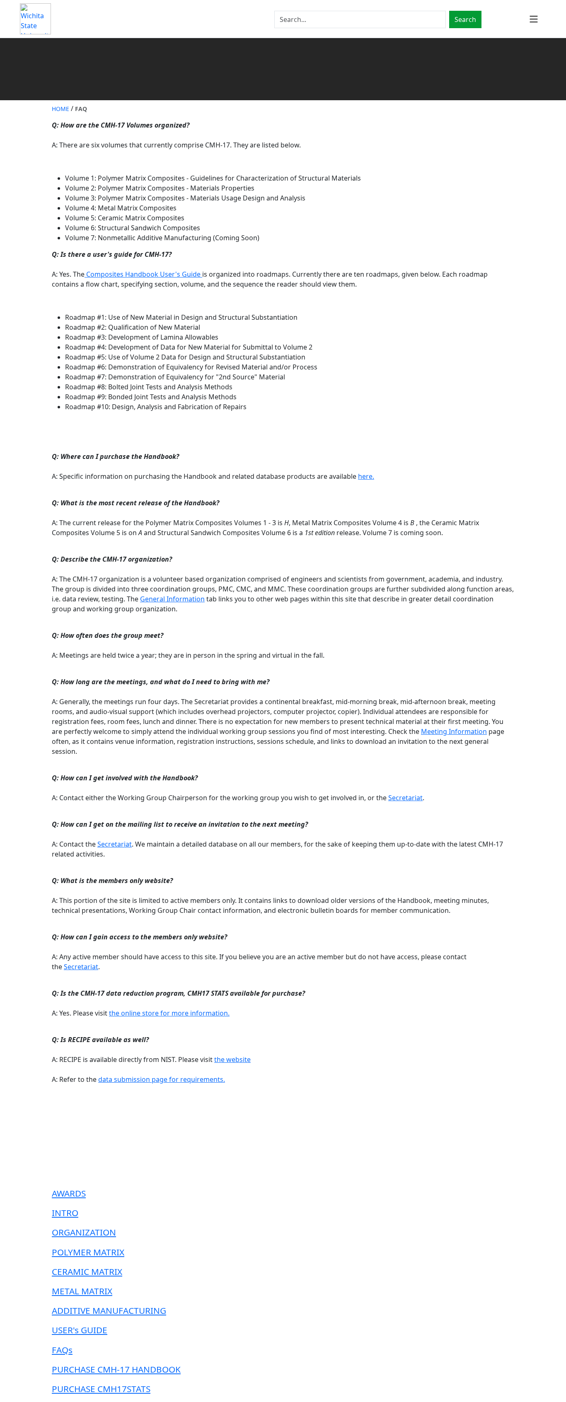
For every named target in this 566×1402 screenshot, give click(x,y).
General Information (172, 598)
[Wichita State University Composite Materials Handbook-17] (35, 18)
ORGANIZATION (84, 1232)
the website (232, 1059)
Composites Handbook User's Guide (143, 274)
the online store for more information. (169, 1013)
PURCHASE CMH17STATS (101, 1389)
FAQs (62, 1350)
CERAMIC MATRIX (87, 1271)
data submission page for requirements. (161, 1079)
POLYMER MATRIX (88, 1252)
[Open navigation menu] (533, 19)
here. (366, 476)
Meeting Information (454, 731)
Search (465, 19)
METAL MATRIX (82, 1291)
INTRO (65, 1213)
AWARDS (69, 1193)
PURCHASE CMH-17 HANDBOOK (116, 1369)
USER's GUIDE (79, 1330)
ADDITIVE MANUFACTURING (109, 1310)
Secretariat (405, 797)
